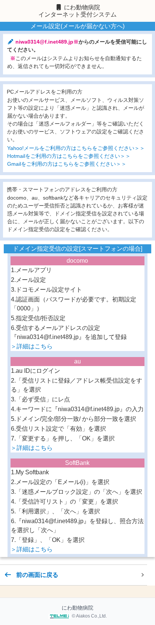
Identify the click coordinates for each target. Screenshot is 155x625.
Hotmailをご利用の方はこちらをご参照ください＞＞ (69, 156)
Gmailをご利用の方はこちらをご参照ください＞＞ (66, 164)
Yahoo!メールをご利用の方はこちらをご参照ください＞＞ (76, 148)
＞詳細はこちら (32, 346)
